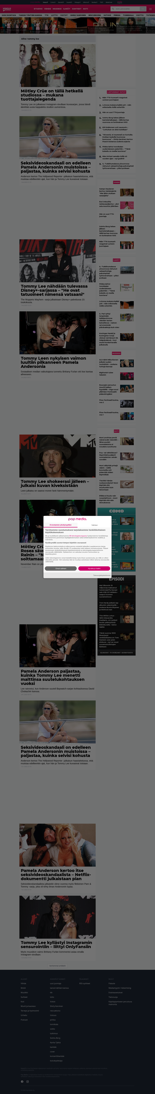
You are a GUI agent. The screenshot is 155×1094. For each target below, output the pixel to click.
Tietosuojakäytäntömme (101, 575)
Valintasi (94, 525)
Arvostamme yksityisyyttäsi (60, 525)
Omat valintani (60, 568)
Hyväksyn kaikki (94, 568)
